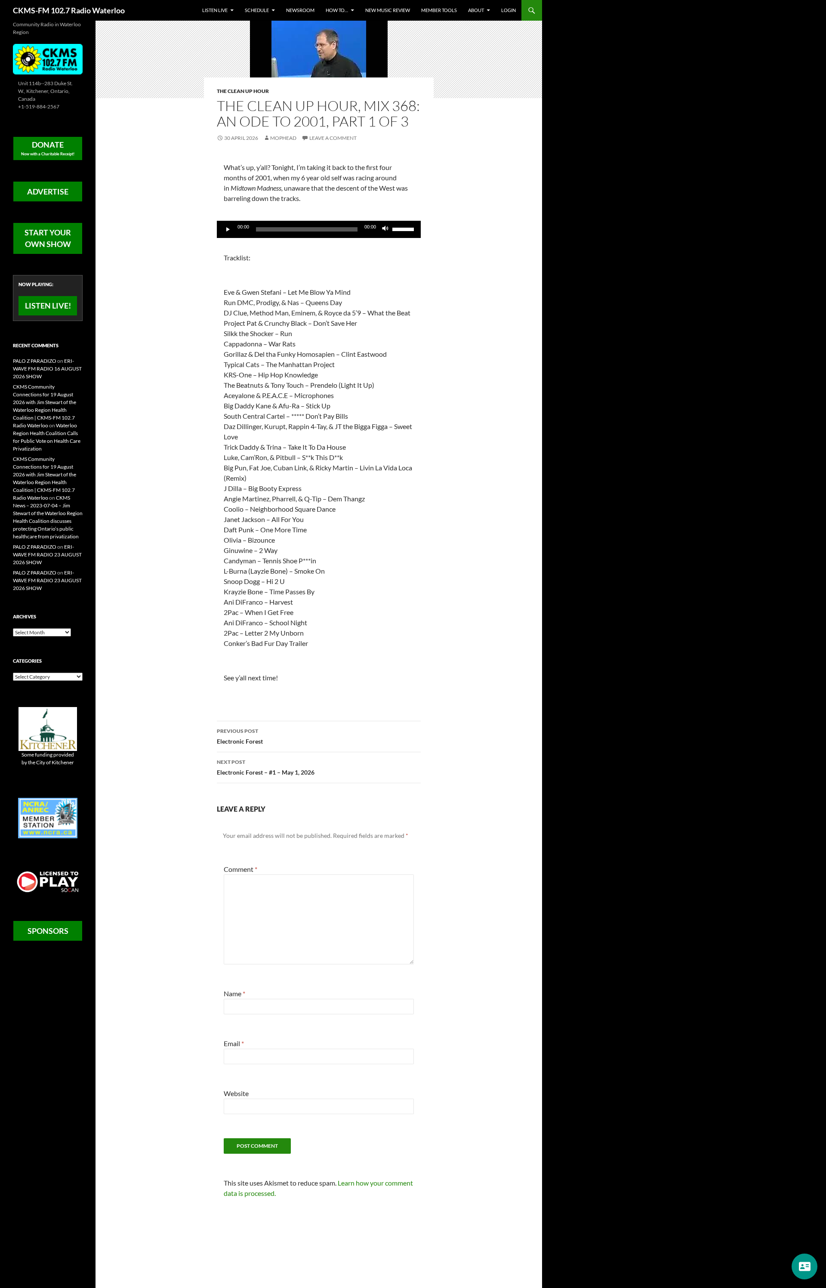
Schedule (257, 10)
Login (508, 10)
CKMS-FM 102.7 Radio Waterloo (69, 10)
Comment (240, 869)
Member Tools (439, 10)
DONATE (47, 148)
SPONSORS (48, 931)
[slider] (404, 228)
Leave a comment (333, 138)
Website (236, 1093)
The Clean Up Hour (243, 91)
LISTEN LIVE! (48, 305)
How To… (337, 10)
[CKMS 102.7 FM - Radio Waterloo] (48, 58)
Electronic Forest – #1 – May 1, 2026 (265, 767)
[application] (319, 229)
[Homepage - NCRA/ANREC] (47, 817)
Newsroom (300, 10)
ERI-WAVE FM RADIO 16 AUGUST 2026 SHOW (47, 369)
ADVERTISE (47, 191)
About (476, 10)
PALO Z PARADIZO (34, 361)
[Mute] (385, 229)
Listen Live (215, 10)
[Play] (228, 229)
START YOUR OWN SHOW (48, 238)
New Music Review (387, 10)
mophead (283, 138)
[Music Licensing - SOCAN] (48, 881)
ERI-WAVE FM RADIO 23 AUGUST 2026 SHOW (47, 554)
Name (234, 993)
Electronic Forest (240, 736)
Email (234, 1043)
